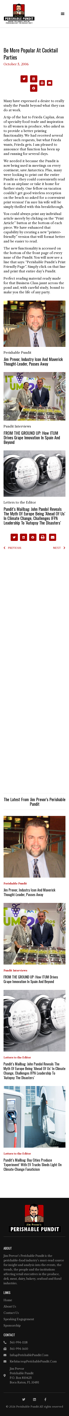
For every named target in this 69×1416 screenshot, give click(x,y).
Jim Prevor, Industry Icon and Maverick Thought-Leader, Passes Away (33, 361)
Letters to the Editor (20, 502)
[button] (62, 14)
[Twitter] (24, 1399)
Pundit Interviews (17, 426)
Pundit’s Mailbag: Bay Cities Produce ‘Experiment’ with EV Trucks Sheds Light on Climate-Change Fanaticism (33, 1164)
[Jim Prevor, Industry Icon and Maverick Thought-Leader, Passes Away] (34, 323)
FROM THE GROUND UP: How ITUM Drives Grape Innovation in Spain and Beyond (32, 437)
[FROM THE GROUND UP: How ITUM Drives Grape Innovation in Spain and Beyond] (34, 396)
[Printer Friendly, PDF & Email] (45, 85)
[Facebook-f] (45, 1399)
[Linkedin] (34, 1399)
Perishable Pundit (17, 353)
